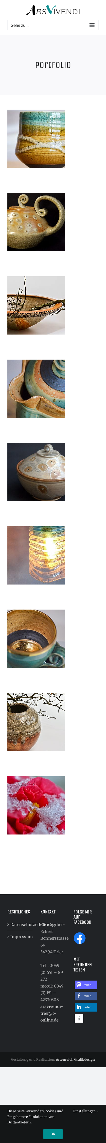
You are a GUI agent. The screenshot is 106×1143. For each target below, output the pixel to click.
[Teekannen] (53, 222)
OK (53, 1134)
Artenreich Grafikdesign (75, 1059)
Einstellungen (84, 1111)
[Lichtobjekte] (53, 555)
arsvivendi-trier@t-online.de (51, 1013)
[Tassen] (53, 639)
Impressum (20, 936)
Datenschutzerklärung (20, 924)
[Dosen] (53, 472)
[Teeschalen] (53, 139)
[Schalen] (53, 305)
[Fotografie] (53, 805)
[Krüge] (53, 389)
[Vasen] (53, 722)
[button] (86, 985)
